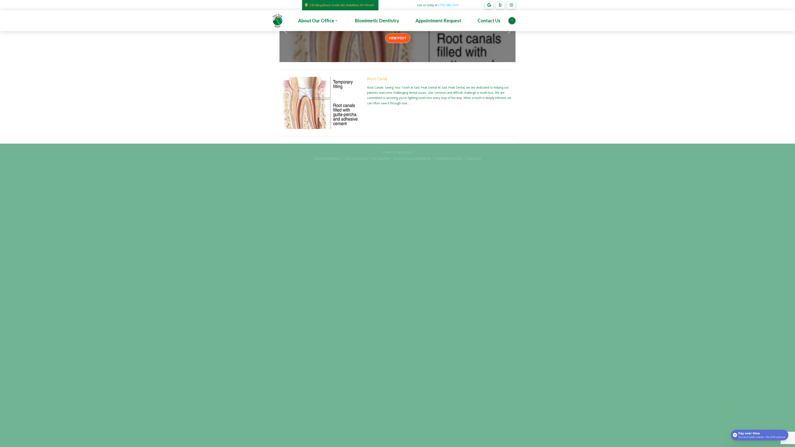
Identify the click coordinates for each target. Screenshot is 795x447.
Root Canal (377, 78)
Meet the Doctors (356, 158)
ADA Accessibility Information (412, 158)
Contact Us (474, 158)
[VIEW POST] (319, 103)
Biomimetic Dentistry (327, 158)
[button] (512, 20)
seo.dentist (405, 152)
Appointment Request (448, 158)
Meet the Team (380, 158)
